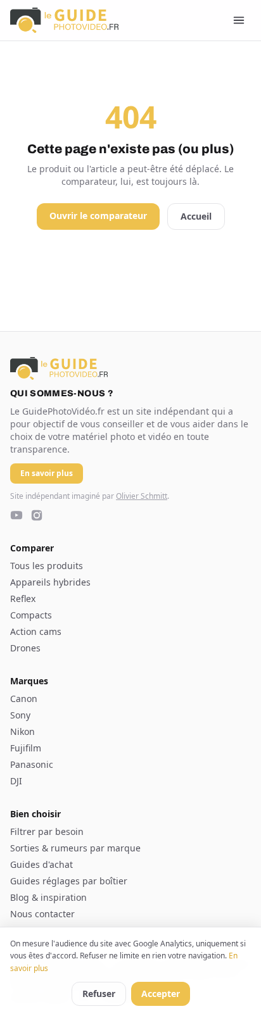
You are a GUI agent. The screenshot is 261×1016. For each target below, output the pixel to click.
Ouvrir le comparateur (98, 216)
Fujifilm (25, 748)
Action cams (35, 631)
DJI (16, 781)
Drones (25, 648)
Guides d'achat (41, 864)
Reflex (22, 599)
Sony (20, 715)
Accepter (160, 994)
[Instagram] (36, 515)
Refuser (98, 994)
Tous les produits (46, 566)
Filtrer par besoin (47, 831)
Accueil (196, 216)
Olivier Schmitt (141, 496)
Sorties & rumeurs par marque (75, 848)
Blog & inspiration (48, 897)
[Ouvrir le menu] (239, 20)
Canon (23, 699)
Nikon (22, 731)
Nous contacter (42, 914)
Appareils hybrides (50, 582)
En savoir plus (46, 473)
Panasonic (31, 764)
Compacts (31, 615)
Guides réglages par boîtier (68, 881)
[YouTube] (16, 515)
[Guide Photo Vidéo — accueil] (64, 20)
